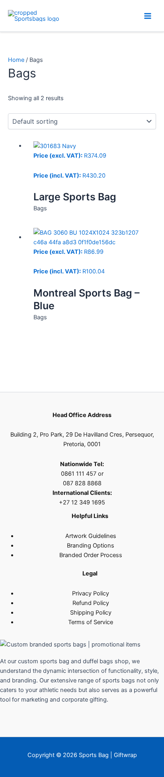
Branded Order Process (90, 555)
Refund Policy (90, 603)
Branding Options (90, 545)
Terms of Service (90, 622)
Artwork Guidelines (90, 536)
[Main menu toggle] (147, 16)
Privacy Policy (90, 593)
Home (16, 59)
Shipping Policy (90, 612)
